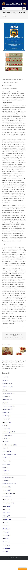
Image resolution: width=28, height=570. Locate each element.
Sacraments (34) (7, 461)
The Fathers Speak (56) (9, 493)
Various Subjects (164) (8, 503)
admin (4, 326)
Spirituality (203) (7, 487)
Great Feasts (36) (7, 412)
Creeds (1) (5, 403)
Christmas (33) (6, 396)
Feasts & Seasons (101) (8, 406)
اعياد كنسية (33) (6, 512)
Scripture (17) (6, 470)
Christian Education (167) (9, 393)
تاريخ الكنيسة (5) (6, 535)
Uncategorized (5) (7, 499)
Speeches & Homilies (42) (9, 483)
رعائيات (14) (5, 538)
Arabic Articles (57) (7, 383)
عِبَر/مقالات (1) (6, 545)
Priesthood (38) (7, 457)
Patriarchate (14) (7, 451)
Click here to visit (6, 361)
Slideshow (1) (6, 480)
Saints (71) (5, 467)
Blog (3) (5, 390)
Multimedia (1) (6, 438)
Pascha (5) (5, 448)
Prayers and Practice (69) (9, 454)
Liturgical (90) (6, 428)
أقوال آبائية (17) (6, 509)
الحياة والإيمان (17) (7, 519)
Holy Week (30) (7, 422)
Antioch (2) (5, 380)
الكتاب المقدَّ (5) (6, 529)
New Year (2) (6, 441)
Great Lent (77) (6, 415)
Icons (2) (5, 425)
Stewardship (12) (7, 490)
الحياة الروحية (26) (7, 516)
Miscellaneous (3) (7, 435)
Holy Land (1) (6, 419)
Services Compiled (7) (8, 477)
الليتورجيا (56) (6, 532)
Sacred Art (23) (6, 464)
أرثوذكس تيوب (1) (7, 506)
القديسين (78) (6, 525)
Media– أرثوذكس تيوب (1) (9, 432)
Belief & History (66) (8, 386)
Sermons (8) (6, 474)
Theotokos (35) (7, 496)
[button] (3, 351)
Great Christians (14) (8, 409)
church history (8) (7, 399)
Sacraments (15, 326)
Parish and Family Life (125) (10, 445)
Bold (17, 557)
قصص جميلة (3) (6, 548)
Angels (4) (5, 377)
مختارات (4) (5, 551)
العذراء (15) (5, 522)
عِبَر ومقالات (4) (6, 541)
